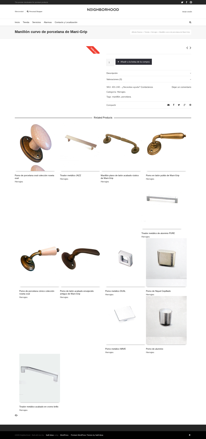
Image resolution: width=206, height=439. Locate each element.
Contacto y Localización (66, 22)
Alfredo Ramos (137, 32)
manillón (116, 96)
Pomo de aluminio (154, 349)
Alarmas (48, 22)
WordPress (64, 435)
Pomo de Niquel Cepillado (158, 291)
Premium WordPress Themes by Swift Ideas (87, 435)
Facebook (186, 2)
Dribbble (191, 2)
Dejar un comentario (181, 87)
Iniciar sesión (187, 12)
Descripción (112, 73)
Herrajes (121, 92)
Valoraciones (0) (114, 79)
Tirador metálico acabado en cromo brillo (38, 406)
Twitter (182, 2)
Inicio (17, 22)
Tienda (26, 22)
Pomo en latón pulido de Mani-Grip (162, 175)
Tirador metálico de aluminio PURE (158, 233)
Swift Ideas (50, 435)
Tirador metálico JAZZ (70, 175)
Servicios (36, 22)
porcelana (126, 96)
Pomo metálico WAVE (115, 349)
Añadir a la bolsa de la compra (135, 62)
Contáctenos (147, 87)
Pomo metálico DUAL (115, 291)
